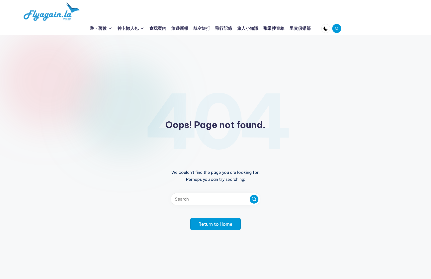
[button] (254, 199)
